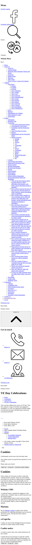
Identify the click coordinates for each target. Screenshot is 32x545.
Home (6, 65)
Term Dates (11, 277)
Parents (6, 118)
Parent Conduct (12, 165)
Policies (10, 169)
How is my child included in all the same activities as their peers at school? (21, 253)
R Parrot (13, 89)
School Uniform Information (16, 176)
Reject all (3, 467)
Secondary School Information (16, 295)
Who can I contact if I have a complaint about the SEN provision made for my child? (21, 262)
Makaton (10, 111)
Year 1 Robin (15, 92)
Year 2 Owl (14, 94)
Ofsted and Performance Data (16, 163)
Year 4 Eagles (15, 100)
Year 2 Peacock (15, 95)
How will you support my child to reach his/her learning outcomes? (20, 223)
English (17, 139)
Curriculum (11, 123)
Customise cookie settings (22, 467)
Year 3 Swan (15, 99)
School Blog (11, 116)
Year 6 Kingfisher (16, 107)
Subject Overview (16, 137)
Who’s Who (11, 79)
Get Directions (8, 378)
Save (16, 543)
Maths (16, 140)
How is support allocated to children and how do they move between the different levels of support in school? (20, 235)
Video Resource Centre (14, 115)
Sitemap (6, 432)
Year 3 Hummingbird (17, 97)
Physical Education (20, 155)
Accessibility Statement (14, 435)
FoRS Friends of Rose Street (16, 287)
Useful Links (11, 279)
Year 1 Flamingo (16, 91)
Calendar (10, 283)
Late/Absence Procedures (15, 161)
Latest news (11, 292)
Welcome (10, 78)
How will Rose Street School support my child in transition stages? (19, 258)
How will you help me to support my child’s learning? (20, 229)
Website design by (12, 444)
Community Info (12, 285)
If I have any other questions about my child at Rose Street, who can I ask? (21, 274)
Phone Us (7, 347)
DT (16, 147)
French (17, 148)
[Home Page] (5, 303)
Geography (18, 150)
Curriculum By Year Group (19, 126)
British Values (12, 76)
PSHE (16, 156)
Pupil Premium (12, 171)
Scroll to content (5, 9)
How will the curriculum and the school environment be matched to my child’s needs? (21, 216)
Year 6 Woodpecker (16, 108)
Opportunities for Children (15, 113)
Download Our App (10, 298)
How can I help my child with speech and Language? (19, 270)
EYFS (9, 110)
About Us (7, 66)
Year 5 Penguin (15, 103)
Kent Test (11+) (12, 290)
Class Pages (11, 84)
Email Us (7, 362)
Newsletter (11, 293)
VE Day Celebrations (10, 402)
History (17, 152)
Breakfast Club (12, 121)
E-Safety (10, 160)
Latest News (7, 400)
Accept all (10, 467)
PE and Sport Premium (14, 168)
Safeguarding (11, 173)
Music (16, 153)
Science (17, 142)
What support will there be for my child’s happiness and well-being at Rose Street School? (21, 248)
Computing (18, 145)
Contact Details (12, 70)
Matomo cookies (9, 510)
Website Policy (12, 438)
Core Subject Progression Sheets (20, 124)
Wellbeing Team (12, 280)
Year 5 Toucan (15, 105)
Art (16, 144)
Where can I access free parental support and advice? (20, 266)
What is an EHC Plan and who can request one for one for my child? (21, 226)
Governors (11, 288)
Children (6, 83)
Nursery (13, 86)
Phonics (13, 132)
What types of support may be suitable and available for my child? (21, 220)
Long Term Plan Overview (18, 131)
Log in (6, 300)
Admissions (11, 119)
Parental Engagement (14, 166)
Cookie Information (13, 436)
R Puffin (13, 87)
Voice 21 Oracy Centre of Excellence (18, 81)
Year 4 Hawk (15, 102)
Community (7, 282)
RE (16, 158)
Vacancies (10, 74)
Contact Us (7, 296)
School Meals (11, 174)
